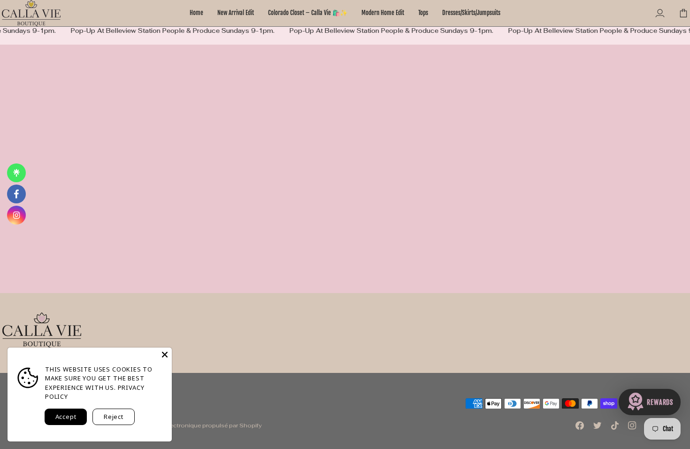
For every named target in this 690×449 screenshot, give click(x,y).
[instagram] (16, 215)
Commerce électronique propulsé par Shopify (197, 425)
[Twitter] (597, 425)
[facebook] (16, 194)
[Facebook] (579, 425)
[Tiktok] (615, 425)
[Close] (164, 354)
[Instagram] (632, 425)
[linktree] (16, 172)
